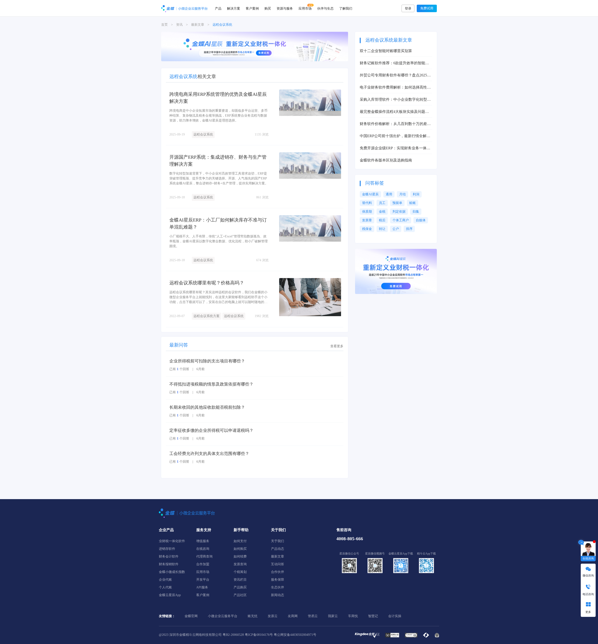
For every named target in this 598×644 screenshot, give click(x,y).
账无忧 (252, 616)
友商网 (293, 616)
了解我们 (345, 8)
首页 (164, 24)
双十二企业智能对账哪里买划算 (386, 51)
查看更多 (336, 346)
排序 (409, 229)
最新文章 (197, 24)
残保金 (367, 229)
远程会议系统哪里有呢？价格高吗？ (206, 282)
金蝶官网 (191, 616)
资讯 (179, 24)
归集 (416, 211)
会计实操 (394, 616)
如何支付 (240, 541)
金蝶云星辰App (170, 595)
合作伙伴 (277, 572)
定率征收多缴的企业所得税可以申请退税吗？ (211, 430)
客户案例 (252, 8)
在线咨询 (202, 549)
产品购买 (240, 587)
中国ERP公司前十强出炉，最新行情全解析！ (393, 136)
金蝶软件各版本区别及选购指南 (386, 160)
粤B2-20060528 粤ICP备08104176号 (248, 635)
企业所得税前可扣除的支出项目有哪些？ (207, 361)
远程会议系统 (203, 134)
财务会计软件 (168, 556)
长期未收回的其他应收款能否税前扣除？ (207, 407)
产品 (218, 8)
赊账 (412, 203)
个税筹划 (240, 572)
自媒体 (421, 220)
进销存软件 (167, 549)
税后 (382, 220)
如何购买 (240, 549)
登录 (408, 8)
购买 (267, 8)
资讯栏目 (240, 579)
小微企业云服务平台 (222, 616)
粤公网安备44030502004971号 (295, 635)
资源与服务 (285, 8)
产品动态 (277, 549)
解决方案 (233, 8)
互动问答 (277, 564)
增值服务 (202, 541)
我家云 (333, 616)
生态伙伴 (277, 587)
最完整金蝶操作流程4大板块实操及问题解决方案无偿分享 (394, 112)
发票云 (273, 616)
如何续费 (240, 556)
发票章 (367, 220)
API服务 (202, 587)
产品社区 (240, 595)
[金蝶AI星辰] (254, 46)
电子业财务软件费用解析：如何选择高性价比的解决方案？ (395, 87)
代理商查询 (204, 556)
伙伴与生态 (325, 8)
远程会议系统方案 (206, 316)
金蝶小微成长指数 (172, 572)
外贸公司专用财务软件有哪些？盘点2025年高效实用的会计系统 (395, 75)
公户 (395, 229)
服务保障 (277, 579)
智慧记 (373, 616)
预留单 (397, 203)
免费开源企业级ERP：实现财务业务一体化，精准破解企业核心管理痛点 (393, 148)
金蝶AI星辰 (370, 194)
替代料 (367, 203)
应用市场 (305, 8)
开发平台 (202, 579)
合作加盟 (202, 564)
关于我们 (277, 541)
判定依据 (399, 211)
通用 (389, 194)
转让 (382, 229)
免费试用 (426, 8)
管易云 (313, 616)
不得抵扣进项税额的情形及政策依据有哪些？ (211, 384)
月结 (402, 194)
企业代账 (165, 579)
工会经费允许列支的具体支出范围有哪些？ (209, 453)
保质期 (367, 211)
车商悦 (353, 616)
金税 (382, 211)
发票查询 (240, 564)
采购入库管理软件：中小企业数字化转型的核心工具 (395, 99)
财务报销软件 (168, 564)
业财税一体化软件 (172, 541)
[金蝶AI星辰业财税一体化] (396, 271)
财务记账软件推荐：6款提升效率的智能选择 (394, 63)
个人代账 (165, 587)
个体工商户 (400, 220)
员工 (382, 203)
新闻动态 (277, 595)
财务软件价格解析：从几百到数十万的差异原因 (395, 124)
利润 (416, 194)
